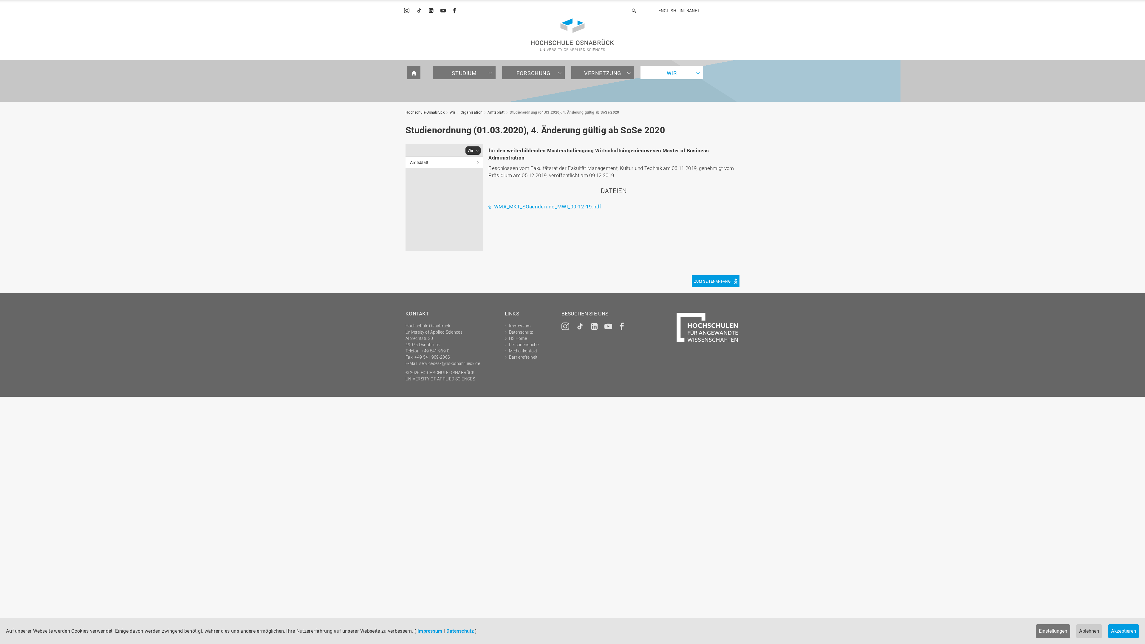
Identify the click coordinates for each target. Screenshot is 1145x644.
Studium (464, 73)
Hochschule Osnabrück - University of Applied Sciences (572, 35)
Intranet (690, 10)
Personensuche (524, 344)
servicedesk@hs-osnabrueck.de (449, 363)
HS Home (518, 338)
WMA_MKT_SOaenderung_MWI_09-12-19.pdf (547, 206)
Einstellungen (1053, 631)
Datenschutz (460, 631)
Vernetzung (602, 73)
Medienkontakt (523, 351)
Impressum (429, 631)
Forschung (533, 73)
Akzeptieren (1123, 631)
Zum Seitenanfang (712, 281)
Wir (672, 73)
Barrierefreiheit (523, 357)
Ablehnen (1089, 631)
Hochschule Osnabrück (425, 112)
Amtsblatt (496, 112)
